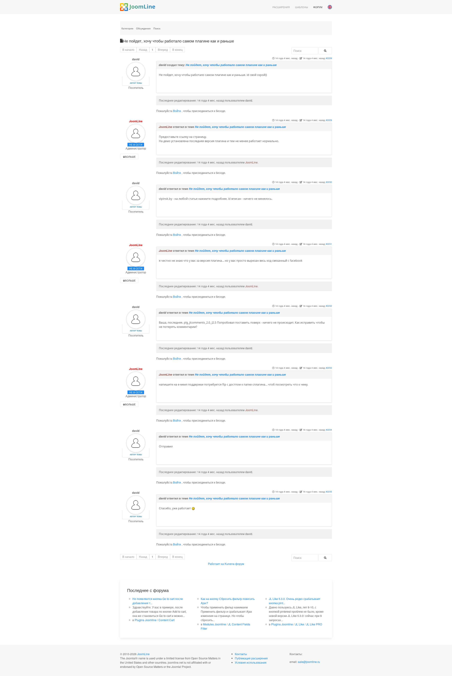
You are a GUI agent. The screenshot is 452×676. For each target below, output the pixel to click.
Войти (177, 111)
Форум (317, 7)
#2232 (329, 305)
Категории (127, 28)
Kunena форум (234, 564)
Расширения (281, 7)
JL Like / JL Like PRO (308, 624)
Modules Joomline (214, 624)
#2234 (329, 429)
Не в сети (135, 144)
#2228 (329, 58)
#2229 (329, 120)
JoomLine (135, 121)
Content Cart (166, 620)
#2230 (329, 182)
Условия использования (250, 662)
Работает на (216, 564)
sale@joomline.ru (309, 662)
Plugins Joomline (145, 620)
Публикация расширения (251, 658)
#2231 (329, 244)
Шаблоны (301, 7)
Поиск (156, 28)
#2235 (329, 491)
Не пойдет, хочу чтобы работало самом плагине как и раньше (231, 65)
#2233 (329, 367)
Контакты (241, 654)
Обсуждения (143, 28)
